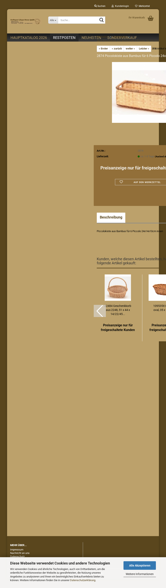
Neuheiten (91, 37)
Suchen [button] (101, 6)
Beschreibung (111, 217)
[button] (100, 311)
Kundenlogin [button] (121, 6)
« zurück (117, 48)
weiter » (130, 48)
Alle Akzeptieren (139, 565)
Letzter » (144, 48)
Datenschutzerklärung (82, 580)
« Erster (103, 48)
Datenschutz (17, 556)
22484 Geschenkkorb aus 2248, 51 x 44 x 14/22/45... (117, 310)
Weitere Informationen (140, 574)
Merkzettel (143, 6)
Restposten (64, 37)
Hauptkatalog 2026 (29, 37)
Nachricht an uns (20, 553)
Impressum (16, 549)
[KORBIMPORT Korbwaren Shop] (26, 21)
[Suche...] (101, 20)
